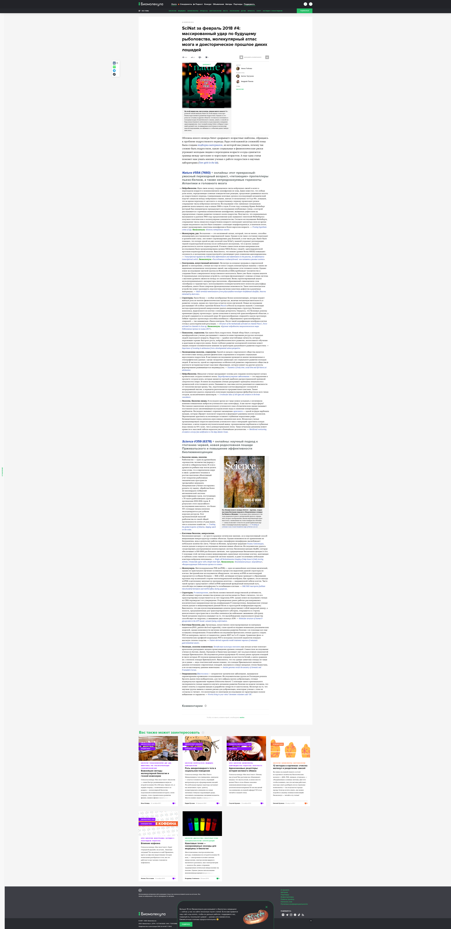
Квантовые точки (211, 838)
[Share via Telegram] (114, 70)
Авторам (284, 892)
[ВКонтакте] (283, 915)
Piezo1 (223, 306)
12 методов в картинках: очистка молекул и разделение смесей (290, 767)
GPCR (231, 763)
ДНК (166, 763)
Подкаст (198, 4)
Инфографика (159, 838)
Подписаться (304, 11)
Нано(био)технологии (193, 840)
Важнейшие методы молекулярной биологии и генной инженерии (155, 773)
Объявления (218, 4)
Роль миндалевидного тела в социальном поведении (200, 769)
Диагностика (198, 838)
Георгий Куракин (234, 803)
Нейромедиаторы (235, 765)
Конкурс (208, 4)
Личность (251, 11)
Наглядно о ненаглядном (272, 11)
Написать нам (286, 902)
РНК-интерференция (161, 765)
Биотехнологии (215, 11)
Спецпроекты (186, 4)
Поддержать (186, 924)
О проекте (285, 890)
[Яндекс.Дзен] (295, 915)
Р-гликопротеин (201, 593)
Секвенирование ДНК (149, 768)
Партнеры (237, 4)
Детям (243, 11)
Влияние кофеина (150, 843)
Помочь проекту (287, 899)
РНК (152, 765)
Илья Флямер (145, 803)
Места (225, 11)
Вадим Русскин (190, 803)
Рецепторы (247, 765)
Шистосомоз (202, 674)
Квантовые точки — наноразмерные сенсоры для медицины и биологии (200, 846)
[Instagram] (291, 915)
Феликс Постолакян (147, 878)
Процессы (204, 11)
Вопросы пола (199, 763)
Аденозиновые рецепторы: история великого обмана (243, 769)
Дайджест (207, 65)
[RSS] (303, 915)
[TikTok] (299, 915)
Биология (172, 11)
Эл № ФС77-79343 (166, 926)
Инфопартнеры (287, 897)
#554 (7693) (196, 173)
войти (242, 717)
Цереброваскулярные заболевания (233, 377)
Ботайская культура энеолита (227, 647)
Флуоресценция (208, 840)
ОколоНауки (234, 11)
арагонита (238, 411)
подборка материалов (210, 145)
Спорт (259, 11)
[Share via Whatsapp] (114, 66)
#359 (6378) (197, 441)
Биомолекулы (192, 11)
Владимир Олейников (192, 878)
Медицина (182, 11)
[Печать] (267, 57)
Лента (174, 4)
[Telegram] (287, 915)
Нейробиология (191, 765)
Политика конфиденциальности (294, 904)
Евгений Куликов (278, 803)
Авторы (228, 4)
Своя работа (257, 765)
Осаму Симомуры (255, 544)
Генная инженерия (156, 763)
